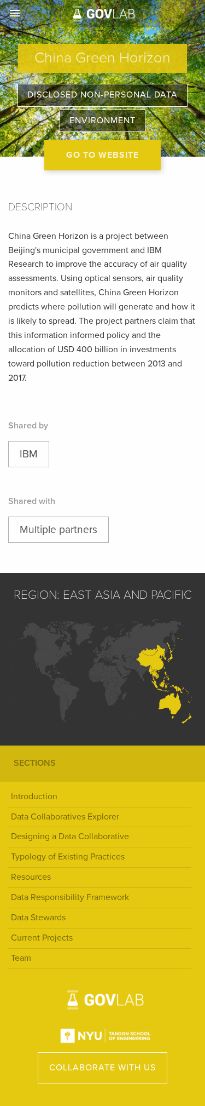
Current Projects (42, 937)
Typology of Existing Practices (68, 856)
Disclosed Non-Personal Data (102, 94)
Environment (102, 120)
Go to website (102, 155)
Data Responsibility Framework (70, 897)
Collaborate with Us (102, 1067)
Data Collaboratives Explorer (65, 816)
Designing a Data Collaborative (70, 836)
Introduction (34, 796)
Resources (31, 877)
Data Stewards (38, 917)
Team (21, 958)
